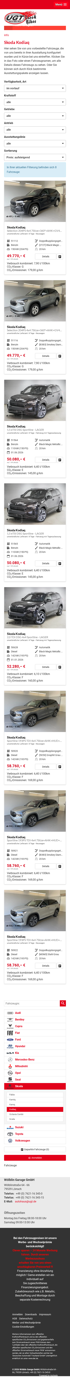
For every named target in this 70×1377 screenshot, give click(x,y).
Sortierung (10, 150)
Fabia (12, 1094)
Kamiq (12, 1099)
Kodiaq (12, 1109)
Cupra (18, 1026)
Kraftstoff (10, 95)
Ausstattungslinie (14, 137)
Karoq (12, 1104)
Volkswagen (22, 1140)
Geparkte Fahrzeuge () (36, 1149)
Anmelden (17, 1314)
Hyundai (19, 1046)
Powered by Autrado (48, 1375)
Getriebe (9, 109)
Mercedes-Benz (24, 1059)
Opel (17, 1073)
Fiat (17, 1033)
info (6, 35)
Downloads (31, 1314)
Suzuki (18, 1127)
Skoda (18, 1086)
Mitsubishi (21, 1066)
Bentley (19, 1019)
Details (45, 256)
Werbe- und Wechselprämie (26, 1322)
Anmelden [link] (36, 1157)
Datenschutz (26, 1318)
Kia (16, 1053)
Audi (17, 1012)
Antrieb (8, 123)
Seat (17, 1079)
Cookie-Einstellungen (23, 1326)
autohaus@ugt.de (25, 1201)
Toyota (18, 1134)
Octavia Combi (16, 1114)
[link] (60, 256)
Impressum (45, 1314)
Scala (12, 1119)
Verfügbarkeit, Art (15, 81)
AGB (14, 1318)
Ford (17, 1039)
